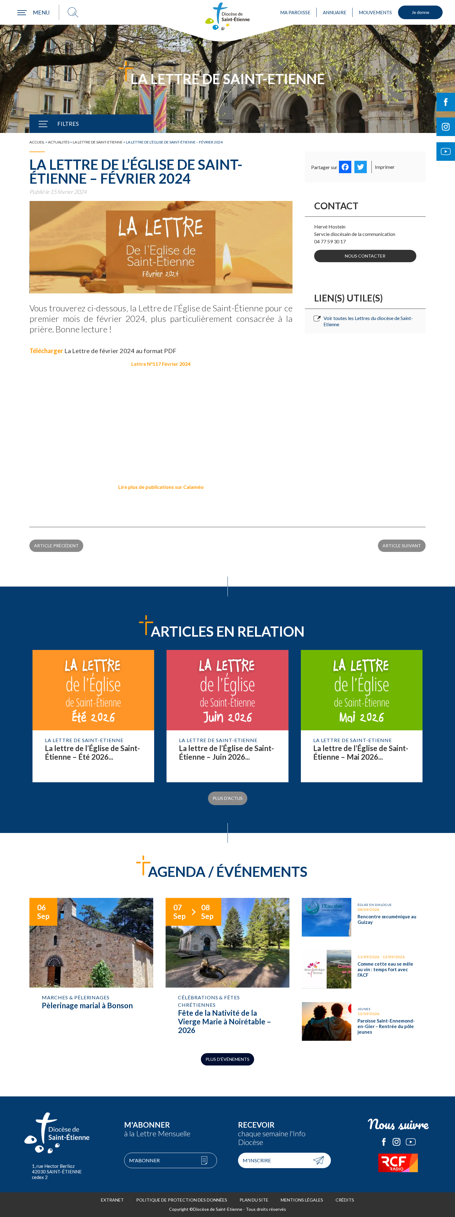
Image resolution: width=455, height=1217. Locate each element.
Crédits (345, 1199)
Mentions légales (302, 1199)
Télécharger (46, 350)
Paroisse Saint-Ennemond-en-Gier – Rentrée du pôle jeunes (364, 1021)
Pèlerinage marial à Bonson (91, 965)
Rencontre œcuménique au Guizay (364, 917)
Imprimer (385, 167)
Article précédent (56, 545)
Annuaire (334, 12)
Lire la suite (93, 716)
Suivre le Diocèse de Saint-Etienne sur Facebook (445, 102)
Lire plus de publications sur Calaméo (161, 487)
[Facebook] (345, 167)
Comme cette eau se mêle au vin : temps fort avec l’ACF (364, 969)
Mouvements (375, 12)
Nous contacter (365, 255)
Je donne (420, 12)
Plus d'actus (228, 798)
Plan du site (254, 1199)
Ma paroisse (295, 12)
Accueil (37, 142)
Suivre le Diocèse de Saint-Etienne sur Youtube (445, 151)
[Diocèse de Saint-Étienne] (227, 16)
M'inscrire (257, 1160)
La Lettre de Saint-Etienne (98, 142)
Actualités (58, 142)
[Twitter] (360, 167)
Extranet (112, 1199)
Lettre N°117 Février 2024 (160, 364)
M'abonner (144, 1160)
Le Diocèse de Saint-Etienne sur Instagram (396, 1141)
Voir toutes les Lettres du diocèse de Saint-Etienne (368, 321)
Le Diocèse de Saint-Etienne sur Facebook (384, 1141)
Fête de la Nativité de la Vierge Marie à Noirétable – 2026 (227, 969)
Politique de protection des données (181, 1199)
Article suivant (402, 545)
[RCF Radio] (398, 1163)
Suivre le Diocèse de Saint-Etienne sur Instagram (445, 126)
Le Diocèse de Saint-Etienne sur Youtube (410, 1141)
